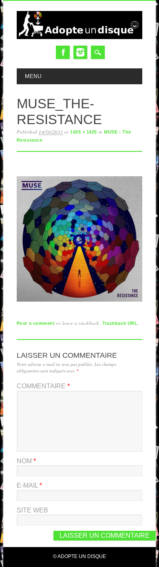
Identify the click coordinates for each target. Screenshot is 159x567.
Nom (26, 461)
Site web (32, 510)
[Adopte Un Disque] (79, 37)
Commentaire (43, 386)
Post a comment (36, 323)
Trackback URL (119, 323)
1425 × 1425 (83, 131)
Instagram (80, 52)
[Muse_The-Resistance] (79, 302)
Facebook (63, 52)
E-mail (29, 485)
